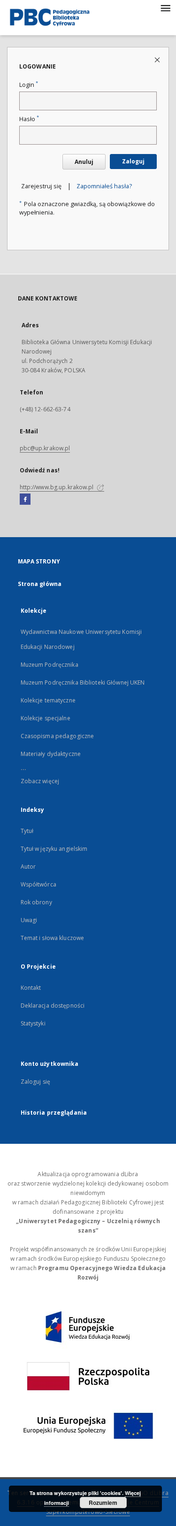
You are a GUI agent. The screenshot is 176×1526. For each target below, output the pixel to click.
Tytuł (27, 831)
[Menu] (165, 7)
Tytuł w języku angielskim (54, 849)
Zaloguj (133, 161)
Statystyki (33, 1023)
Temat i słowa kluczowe (52, 938)
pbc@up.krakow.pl (45, 448)
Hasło (29, 119)
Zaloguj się (36, 1082)
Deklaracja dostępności (53, 1006)
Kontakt (31, 988)
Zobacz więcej (40, 781)
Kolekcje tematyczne (48, 700)
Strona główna (40, 584)
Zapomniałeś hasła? (104, 186)
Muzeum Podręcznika (49, 665)
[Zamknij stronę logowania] (157, 59)
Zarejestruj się (41, 186)
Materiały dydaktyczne (51, 754)
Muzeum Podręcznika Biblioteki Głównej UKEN (83, 682)
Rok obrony (36, 902)
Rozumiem (103, 1502)
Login (28, 85)
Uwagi (29, 920)
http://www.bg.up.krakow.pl (57, 487)
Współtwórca (38, 884)
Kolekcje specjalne (45, 718)
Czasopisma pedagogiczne (57, 736)
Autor (28, 867)
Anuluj (84, 162)
